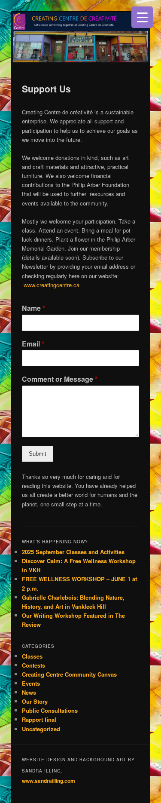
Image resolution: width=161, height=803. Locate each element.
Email (33, 344)
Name (33, 308)
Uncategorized (41, 729)
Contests (33, 665)
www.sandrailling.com (48, 781)
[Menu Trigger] (142, 17)
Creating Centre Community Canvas (69, 674)
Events (31, 683)
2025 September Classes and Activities (73, 552)
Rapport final (39, 719)
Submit (37, 454)
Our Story (35, 701)
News (29, 692)
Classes (32, 656)
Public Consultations (50, 710)
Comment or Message (59, 379)
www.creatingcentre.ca (51, 285)
